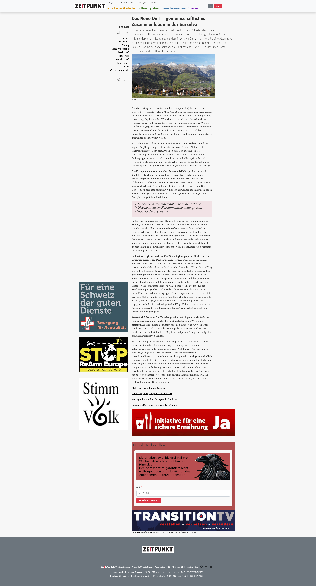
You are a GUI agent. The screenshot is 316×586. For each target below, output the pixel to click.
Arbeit (126, 38)
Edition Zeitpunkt (127, 2)
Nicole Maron (121, 32)
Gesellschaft (123, 52)
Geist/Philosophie (120, 49)
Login (218, 6)
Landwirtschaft (122, 59)
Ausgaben (111, 2)
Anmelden (138, 533)
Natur (126, 66)
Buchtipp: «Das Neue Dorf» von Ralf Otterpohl (155, 405)
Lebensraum (123, 63)
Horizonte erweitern (173, 8)
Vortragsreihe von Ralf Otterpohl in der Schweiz (156, 399)
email (138, 487)
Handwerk (124, 56)
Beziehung (124, 42)
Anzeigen (142, 2)
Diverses (193, 8)
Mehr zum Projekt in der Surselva (148, 388)
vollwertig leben (148, 8)
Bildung (125, 45)
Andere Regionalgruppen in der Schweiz (152, 393)
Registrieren (154, 533)
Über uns (153, 2)
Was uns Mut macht (119, 70)
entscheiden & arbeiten (121, 8)
